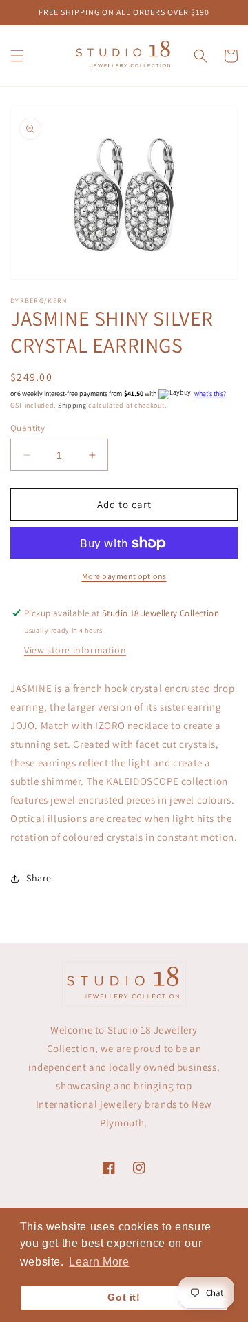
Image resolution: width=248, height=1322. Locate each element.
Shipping (72, 405)
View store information (75, 650)
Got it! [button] (123, 1297)
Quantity (27, 428)
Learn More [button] (99, 1262)
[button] (17, 56)
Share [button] (39, 878)
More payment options (124, 576)
